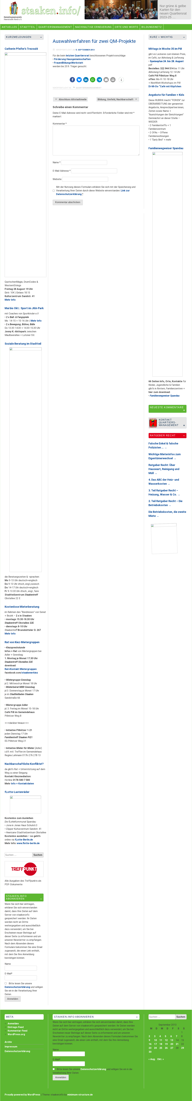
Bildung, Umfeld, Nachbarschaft (115, 99)
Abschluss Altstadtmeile (73, 99)
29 (182, 1048)
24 (155, 1048)
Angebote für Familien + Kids (166, 94)
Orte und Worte (126, 27)
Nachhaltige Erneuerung (93, 27)
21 (177, 1044)
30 (150, 1051)
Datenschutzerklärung (17, 987)
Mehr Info (10, 299)
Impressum (11, 1046)
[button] (72, 79)
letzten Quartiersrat (77, 55)
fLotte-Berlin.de (24, 839)
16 (150, 1044)
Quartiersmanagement (55, 27)
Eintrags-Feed (16, 1027)
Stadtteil (27, 27)
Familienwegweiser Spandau (165, 148)
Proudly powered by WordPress (22, 1094)
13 (171, 1040)
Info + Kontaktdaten (22, 783)
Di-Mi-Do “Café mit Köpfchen (164, 86)
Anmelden (13, 1023)
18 (160, 1044)
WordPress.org (16, 1034)
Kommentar (60, 123)
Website (57, 179)
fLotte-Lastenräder (17, 792)
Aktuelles (9, 27)
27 (171, 1048)
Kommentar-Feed (17, 1030)
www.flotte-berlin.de (28, 843)
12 (166, 1040)
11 (160, 1040)
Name (56, 162)
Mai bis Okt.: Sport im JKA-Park (24, 308)
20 (171, 1044)
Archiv (8, 1042)
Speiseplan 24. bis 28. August (167, 61)
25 (160, 1048)
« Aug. (151, 1059)
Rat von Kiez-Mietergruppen (22, 642)
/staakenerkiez (29, 672)
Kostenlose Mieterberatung (22, 606)
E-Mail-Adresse (61, 170)
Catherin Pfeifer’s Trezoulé (21, 48)
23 (150, 1048)
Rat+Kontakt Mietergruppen (21, 669)
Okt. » (160, 1059)
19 (166, 1044)
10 (155, 1040)
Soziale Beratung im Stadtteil (23, 343)
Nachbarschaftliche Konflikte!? (24, 763)
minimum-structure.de (80, 1094)
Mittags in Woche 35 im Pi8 (165, 48)
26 (166, 1048)
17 (155, 1044)
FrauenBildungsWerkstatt (68, 62)
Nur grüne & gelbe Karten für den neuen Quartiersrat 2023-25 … (173, 11)
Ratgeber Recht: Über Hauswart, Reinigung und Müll (163, 469)
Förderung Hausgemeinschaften (72, 59)
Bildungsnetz (151, 27)
